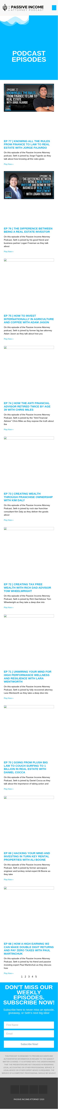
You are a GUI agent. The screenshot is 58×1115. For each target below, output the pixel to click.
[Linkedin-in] (33, 1089)
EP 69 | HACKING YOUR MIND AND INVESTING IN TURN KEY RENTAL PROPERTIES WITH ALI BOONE (27, 856)
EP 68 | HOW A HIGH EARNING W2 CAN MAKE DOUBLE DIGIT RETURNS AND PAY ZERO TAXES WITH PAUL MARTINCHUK (29, 948)
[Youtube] (43, 1089)
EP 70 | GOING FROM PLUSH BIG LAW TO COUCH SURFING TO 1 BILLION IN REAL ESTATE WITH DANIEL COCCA (26, 767)
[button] (54, 7)
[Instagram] (24, 1089)
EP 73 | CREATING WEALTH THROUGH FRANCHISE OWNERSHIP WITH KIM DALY (28, 497)
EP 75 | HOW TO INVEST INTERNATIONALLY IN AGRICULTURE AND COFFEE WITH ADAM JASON (29, 319)
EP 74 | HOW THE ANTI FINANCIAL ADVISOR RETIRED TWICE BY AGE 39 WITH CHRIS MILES (27, 406)
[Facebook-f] (14, 1089)
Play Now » (8, 164)
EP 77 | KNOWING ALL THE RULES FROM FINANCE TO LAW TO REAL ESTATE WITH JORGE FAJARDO (27, 144)
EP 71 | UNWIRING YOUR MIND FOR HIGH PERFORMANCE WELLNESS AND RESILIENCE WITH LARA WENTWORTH (27, 676)
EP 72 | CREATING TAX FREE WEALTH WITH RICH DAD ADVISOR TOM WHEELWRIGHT (27, 587)
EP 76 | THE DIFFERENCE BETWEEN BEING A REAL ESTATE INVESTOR (28, 230)
